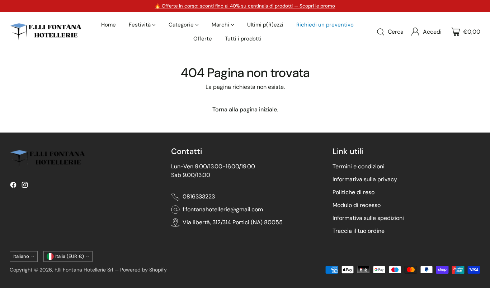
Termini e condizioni (359, 166)
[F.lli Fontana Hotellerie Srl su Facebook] (13, 186)
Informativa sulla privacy (365, 179)
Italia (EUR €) (69, 256)
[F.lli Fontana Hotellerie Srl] (45, 31)
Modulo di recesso (357, 205)
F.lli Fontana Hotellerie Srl (84, 270)
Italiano (21, 256)
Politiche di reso (353, 192)
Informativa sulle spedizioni (368, 218)
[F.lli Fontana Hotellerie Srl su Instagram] (24, 186)
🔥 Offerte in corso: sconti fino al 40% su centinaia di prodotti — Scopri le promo (245, 6)
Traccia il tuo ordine (359, 231)
